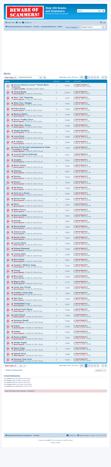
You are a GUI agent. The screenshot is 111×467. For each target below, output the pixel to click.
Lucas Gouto (19, 136)
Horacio (17, 182)
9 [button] (102, 77)
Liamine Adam (20, 254)
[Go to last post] (88, 84)
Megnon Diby (19, 282)
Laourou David (20, 243)
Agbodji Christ (20, 354)
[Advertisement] (55, 51)
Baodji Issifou (19, 237)
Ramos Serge (19, 348)
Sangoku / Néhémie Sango (25, 265)
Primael (17, 271)
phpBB (48, 440)
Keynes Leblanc (20, 337)
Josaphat (17, 160)
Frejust (16, 326)
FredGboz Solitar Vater (23, 293)
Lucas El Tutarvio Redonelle (25, 154)
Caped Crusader (19, 89)
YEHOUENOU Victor (22, 304)
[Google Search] (103, 27)
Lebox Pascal (19, 315)
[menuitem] (18, 22)
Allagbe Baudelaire (22, 131)
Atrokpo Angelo (20, 343)
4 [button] (94, 77)
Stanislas (17, 171)
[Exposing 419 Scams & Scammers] (24, 11)
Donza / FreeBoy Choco (23, 120)
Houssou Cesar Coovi (23, 359)
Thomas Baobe (20, 92)
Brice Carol (18, 276)
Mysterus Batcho (21, 114)
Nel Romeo (18, 188)
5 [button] (97, 77)
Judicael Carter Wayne (23, 309)
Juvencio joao (19, 232)
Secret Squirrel (19, 94)
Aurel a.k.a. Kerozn (22, 193)
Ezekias (17, 331)
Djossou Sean (19, 199)
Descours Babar (20, 215)
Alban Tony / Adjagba (23, 103)
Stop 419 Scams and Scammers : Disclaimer (20, 391)
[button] (82, 77)
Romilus (17, 176)
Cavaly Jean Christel (22, 287)
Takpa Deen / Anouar (22, 125)
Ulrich (16, 204)
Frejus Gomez (19, 108)
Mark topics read (64, 77)
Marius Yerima (20, 165)
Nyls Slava (18, 298)
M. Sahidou (18, 142)
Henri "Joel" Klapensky (23, 97)
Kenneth (17, 221)
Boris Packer (19, 259)
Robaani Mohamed (21, 248)
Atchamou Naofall (21, 320)
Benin (7, 73)
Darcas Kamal (19, 226)
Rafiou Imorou (20, 210)
